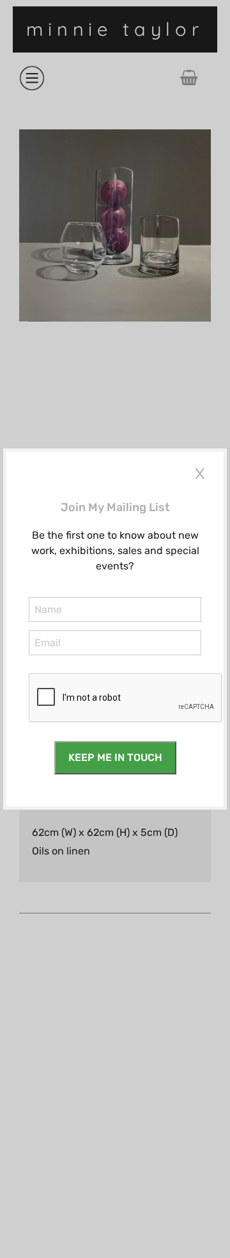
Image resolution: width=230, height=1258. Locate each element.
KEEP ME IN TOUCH (115, 757)
